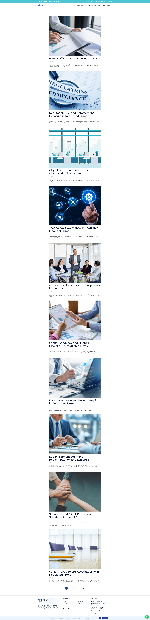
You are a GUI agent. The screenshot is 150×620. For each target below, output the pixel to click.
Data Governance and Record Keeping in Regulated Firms (74, 402)
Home (78, 5)
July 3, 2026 (51, 61)
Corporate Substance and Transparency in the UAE (75, 287)
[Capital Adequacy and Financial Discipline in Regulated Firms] (75, 320)
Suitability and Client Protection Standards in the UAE (70, 516)
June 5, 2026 (51, 291)
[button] (75, 36)
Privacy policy (105, 618)
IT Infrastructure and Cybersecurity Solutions (99, 604)
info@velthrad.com (102, 1)
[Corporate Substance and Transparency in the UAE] (75, 263)
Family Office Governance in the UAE (73, 58)
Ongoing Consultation (96, 610)
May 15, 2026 (51, 462)
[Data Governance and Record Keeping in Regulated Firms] (75, 378)
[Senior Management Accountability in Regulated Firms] (75, 549)
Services (90, 5)
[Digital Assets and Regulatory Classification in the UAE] (75, 148)
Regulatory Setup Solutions (97, 601)
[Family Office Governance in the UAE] (75, 36)
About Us (83, 5)
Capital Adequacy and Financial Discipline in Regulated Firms (69, 344)
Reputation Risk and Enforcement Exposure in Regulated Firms (71, 114)
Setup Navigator (98, 5)
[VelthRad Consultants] (42, 5)
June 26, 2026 (51, 118)
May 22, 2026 (51, 406)
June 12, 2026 (51, 233)
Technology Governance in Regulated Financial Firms (73, 229)
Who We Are (66, 603)
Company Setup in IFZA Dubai (98, 613)
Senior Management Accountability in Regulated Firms (74, 573)
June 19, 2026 (51, 176)
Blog (104, 5)
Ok (100, 618)
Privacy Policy (81, 603)
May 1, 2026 (51, 577)
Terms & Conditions (82, 606)
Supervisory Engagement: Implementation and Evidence (69, 458)
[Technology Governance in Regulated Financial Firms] (75, 205)
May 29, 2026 (51, 348)
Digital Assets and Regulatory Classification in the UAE (68, 172)
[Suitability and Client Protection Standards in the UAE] (75, 492)
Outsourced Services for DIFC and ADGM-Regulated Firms (98, 608)
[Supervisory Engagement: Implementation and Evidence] (75, 434)
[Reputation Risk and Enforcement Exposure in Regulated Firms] (75, 90)
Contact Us (109, 5)
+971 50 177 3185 (89, 1)
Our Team (65, 606)
